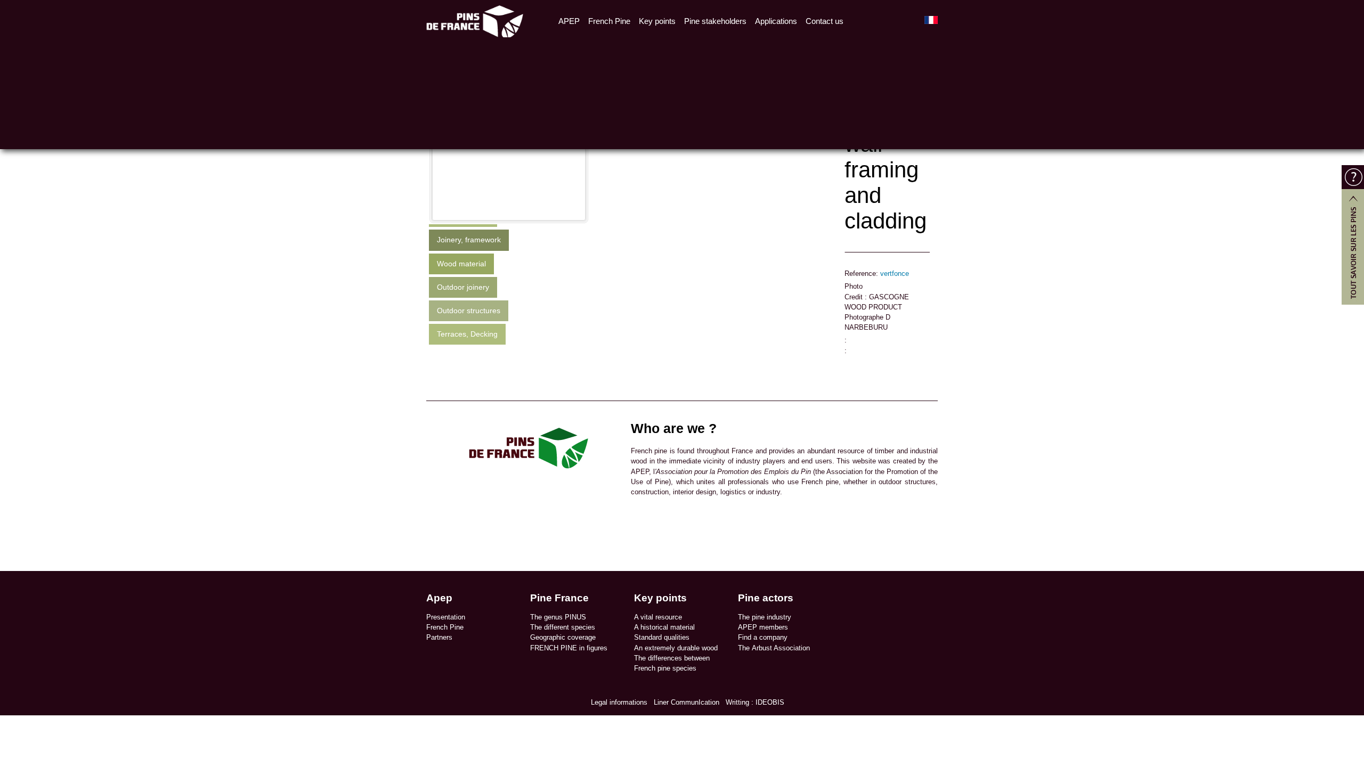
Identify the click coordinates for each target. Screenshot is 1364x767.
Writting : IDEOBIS (755, 702)
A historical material (664, 627)
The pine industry (764, 617)
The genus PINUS (558, 617)
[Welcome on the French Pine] (474, 20)
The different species (562, 627)
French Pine (445, 627)
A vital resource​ (658, 617)
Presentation (445, 617)
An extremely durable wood (676, 648)
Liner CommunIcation (686, 702)
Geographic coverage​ (563, 637)
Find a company (762, 637)
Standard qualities (661, 637)
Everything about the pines (1353, 235)
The (745, 648)
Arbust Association (781, 648)
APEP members (763, 627)
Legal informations (619, 702)
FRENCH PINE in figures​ (568, 648)
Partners (439, 637)
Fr (931, 20)
